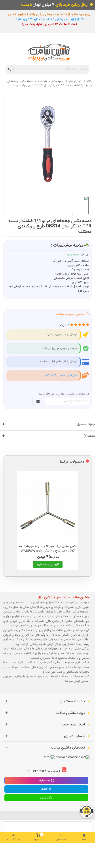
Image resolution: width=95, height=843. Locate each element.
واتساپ (44, 798)
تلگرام (44, 789)
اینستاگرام (44, 780)
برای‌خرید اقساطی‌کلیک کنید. (60, 375)
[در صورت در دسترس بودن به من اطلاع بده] (38, 401)
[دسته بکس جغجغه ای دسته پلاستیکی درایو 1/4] (45, 141)
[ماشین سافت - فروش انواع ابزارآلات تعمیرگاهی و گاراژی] (48, 52)
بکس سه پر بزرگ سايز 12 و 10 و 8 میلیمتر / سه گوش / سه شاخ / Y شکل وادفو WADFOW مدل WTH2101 (47, 551)
